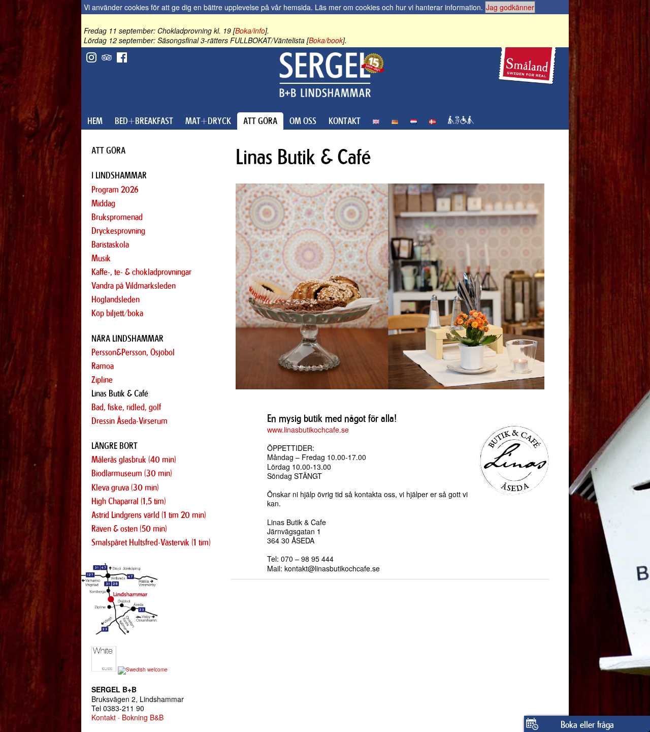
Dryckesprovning (118, 231)
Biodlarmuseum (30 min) (131, 473)
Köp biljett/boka (117, 313)
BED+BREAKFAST (144, 121)
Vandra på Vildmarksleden (133, 286)
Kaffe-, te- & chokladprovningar (141, 272)
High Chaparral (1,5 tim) (128, 501)
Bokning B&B (143, 717)
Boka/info (250, 30)
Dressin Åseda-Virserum (129, 421)
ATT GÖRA (260, 121)
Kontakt (103, 717)
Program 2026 (115, 190)
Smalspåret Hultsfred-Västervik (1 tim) (151, 542)
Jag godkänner (510, 7)
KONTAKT (345, 121)
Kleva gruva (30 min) (125, 487)
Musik (101, 258)
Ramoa (102, 366)
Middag (103, 203)
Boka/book (326, 40)
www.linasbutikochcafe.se (308, 429)
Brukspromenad (117, 217)
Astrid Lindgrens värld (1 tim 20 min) (148, 515)
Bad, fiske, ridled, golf (126, 407)
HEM (95, 121)
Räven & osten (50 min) (129, 529)
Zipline (102, 380)
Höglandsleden (115, 299)
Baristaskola (110, 244)
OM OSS (302, 121)
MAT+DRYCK (208, 121)
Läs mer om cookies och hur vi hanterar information (398, 7)
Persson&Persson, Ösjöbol (133, 352)
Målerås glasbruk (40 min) (133, 459)
